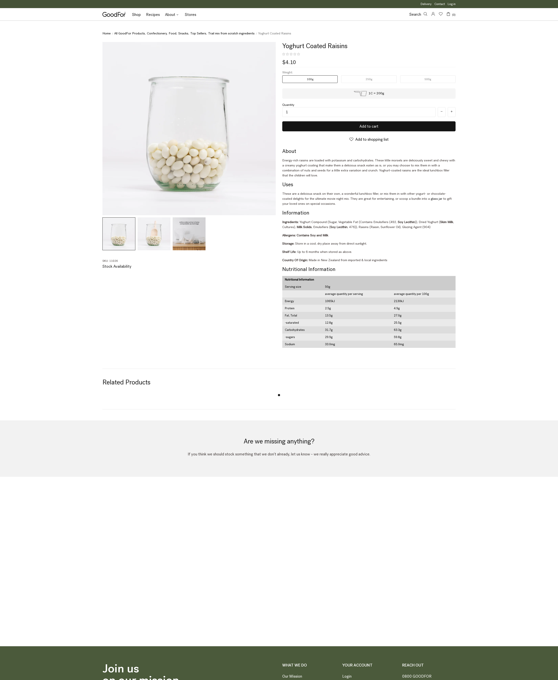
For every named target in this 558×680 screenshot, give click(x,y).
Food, (173, 33)
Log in (452, 4)
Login (347, 676)
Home (106, 33)
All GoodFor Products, (130, 33)
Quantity (288, 105)
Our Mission (292, 676)
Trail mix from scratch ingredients (231, 33)
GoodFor (114, 14)
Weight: (287, 72)
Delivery (426, 4)
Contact (439, 4)
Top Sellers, (198, 33)
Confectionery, (157, 33)
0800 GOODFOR (417, 676)
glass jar (436, 199)
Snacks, (183, 33)
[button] (291, 54)
